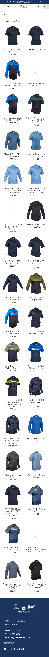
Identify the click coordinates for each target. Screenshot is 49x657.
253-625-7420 (26, 2)
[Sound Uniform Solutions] (24, 6)
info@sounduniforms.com (20, 638)
